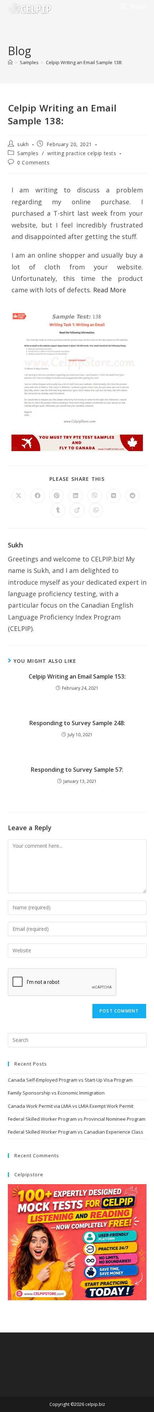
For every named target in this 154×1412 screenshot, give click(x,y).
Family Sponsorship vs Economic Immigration (56, 1093)
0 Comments (33, 162)
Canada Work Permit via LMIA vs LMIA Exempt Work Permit (70, 1106)
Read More (109, 290)
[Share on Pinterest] (56, 496)
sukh (23, 144)
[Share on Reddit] (132, 496)
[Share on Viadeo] (77, 510)
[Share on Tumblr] (58, 510)
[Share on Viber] (94, 496)
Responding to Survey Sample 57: (77, 770)
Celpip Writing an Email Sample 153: (77, 676)
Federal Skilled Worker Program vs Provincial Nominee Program (76, 1119)
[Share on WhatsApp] (96, 510)
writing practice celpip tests (81, 153)
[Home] (10, 62)
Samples (27, 153)
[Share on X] (18, 496)
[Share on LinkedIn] (75, 496)
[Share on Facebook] (37, 496)
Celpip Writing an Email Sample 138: (84, 62)
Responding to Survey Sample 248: (77, 723)
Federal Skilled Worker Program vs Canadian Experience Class (75, 1132)
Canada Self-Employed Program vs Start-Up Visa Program (70, 1080)
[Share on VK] (113, 496)
